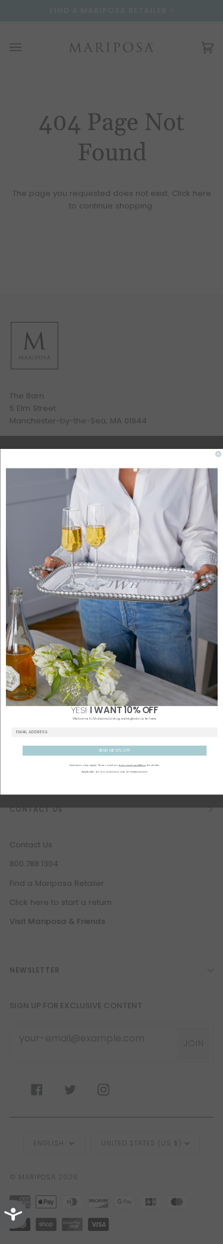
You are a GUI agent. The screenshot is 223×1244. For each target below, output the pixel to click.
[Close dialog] (218, 454)
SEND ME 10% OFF (114, 751)
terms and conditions (131, 765)
